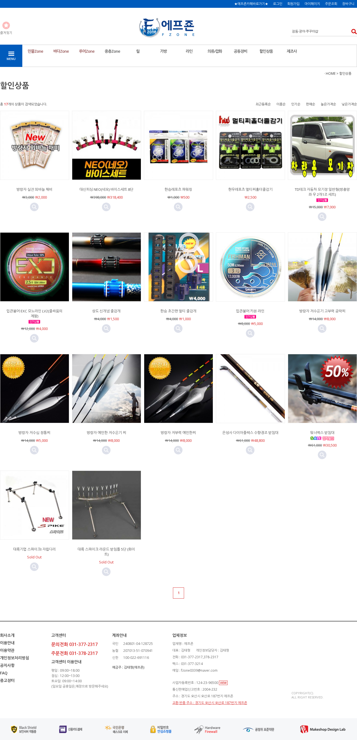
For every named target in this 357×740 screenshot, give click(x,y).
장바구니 (348, 3)
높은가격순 (328, 104)
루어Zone (86, 51)
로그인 (277, 3)
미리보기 (34, 207)
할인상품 (266, 51)
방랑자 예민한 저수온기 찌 (106, 432)
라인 (189, 51)
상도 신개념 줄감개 (106, 311)
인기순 (295, 104)
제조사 (292, 51)
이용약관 (7, 650)
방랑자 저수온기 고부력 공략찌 (322, 311)
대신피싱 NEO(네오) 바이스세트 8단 (106, 189)
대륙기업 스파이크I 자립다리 (34, 549)
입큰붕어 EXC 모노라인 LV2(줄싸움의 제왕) (34, 313)
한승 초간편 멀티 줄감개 (178, 311)
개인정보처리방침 (14, 658)
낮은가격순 (349, 104)
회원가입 (293, 3)
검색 (352, 31)
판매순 (310, 104)
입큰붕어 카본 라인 (250, 311)
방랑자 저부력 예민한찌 (178, 432)
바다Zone (61, 51)
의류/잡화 (215, 51)
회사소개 (7, 635)
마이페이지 (312, 3)
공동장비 (240, 51)
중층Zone (112, 51)
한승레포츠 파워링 (178, 189)
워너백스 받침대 (322, 432)
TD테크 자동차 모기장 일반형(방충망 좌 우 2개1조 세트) (322, 192)
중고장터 (7, 680)
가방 (163, 51)
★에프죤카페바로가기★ (251, 3)
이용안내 (7, 642)
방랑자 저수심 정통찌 (34, 432)
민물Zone (35, 51)
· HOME (330, 73)
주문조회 (331, 3)
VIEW (223, 683)
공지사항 (7, 665)
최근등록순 (263, 104)
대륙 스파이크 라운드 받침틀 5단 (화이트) (106, 552)
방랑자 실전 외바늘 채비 (34, 189)
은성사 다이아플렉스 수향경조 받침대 (250, 432)
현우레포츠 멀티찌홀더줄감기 (250, 189)
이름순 (281, 104)
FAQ (4, 673)
